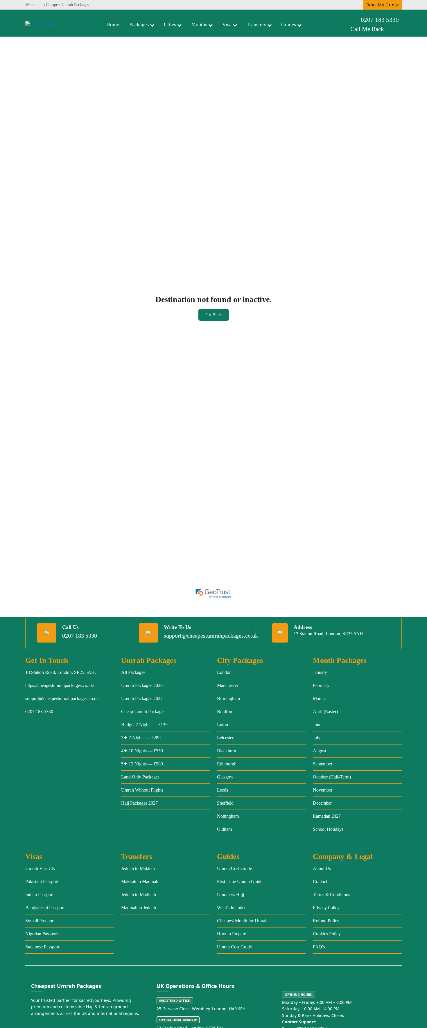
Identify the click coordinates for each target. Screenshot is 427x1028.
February (321, 685)
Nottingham (228, 816)
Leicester (225, 737)
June (317, 724)
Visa (227, 24)
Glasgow (225, 776)
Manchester (227, 685)
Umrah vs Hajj (230, 894)
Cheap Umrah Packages (143, 711)
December (322, 803)
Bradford (225, 711)
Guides (288, 24)
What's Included (232, 907)
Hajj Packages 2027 (139, 803)
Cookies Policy (327, 933)
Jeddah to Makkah (138, 868)
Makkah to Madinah (139, 881)
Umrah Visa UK (40, 868)
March (319, 698)
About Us (322, 868)
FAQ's (319, 946)
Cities (170, 24)
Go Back (213, 314)
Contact (320, 881)
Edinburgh (226, 763)
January (320, 672)
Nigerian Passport (41, 933)
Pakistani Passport (41, 881)
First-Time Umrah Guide (239, 881)
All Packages (133, 672)
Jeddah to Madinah (138, 894)
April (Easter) (325, 711)
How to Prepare (231, 933)
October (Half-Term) (332, 776)
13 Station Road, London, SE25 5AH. (60, 672)
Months (199, 24)
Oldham (224, 829)
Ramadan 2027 (327, 816)
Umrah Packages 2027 (142, 698)
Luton (222, 724)
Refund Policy (326, 920)
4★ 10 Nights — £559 (142, 750)
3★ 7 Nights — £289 (141, 737)
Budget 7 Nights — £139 (144, 724)
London (224, 672)
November (322, 789)
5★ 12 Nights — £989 (142, 763)
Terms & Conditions (331, 894)
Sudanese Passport (42, 946)
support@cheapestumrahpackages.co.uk (211, 635)
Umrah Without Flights (142, 789)
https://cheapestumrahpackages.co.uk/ (59, 685)
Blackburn (226, 750)
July (316, 737)
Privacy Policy (326, 907)
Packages (139, 24)
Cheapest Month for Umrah (242, 920)
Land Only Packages (140, 776)
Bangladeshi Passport (44, 907)
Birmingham (228, 698)
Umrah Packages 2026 (142, 685)
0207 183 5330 (380, 19)
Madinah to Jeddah (138, 907)
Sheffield (225, 803)
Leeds (222, 789)
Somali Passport (40, 920)
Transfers (256, 24)
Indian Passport (39, 894)
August (319, 750)
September (322, 763)
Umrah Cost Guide (234, 868)
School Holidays (328, 829)
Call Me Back (367, 29)
